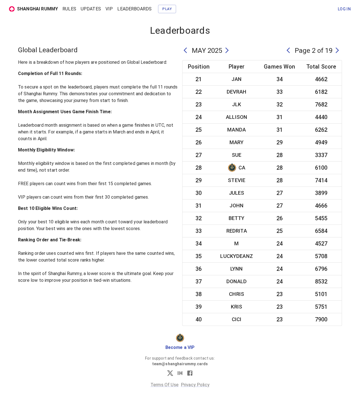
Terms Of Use (164, 384)
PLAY (167, 9)
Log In (344, 9)
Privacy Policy (195, 384)
